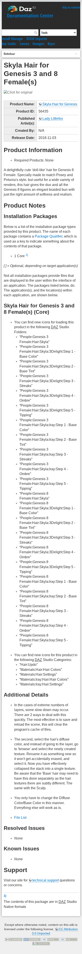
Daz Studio (9, 43)
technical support (45, 880)
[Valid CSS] (68, 939)
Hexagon (38, 43)
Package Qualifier (48, 236)
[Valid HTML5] (50, 939)
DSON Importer (36, 38)
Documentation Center (30, 15)
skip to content (71, 7)
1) (27, 255)
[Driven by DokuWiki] (41, 943)
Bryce (51, 43)
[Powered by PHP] (32, 939)
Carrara (24, 43)
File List (20, 817)
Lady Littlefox (52, 118)
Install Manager (12, 38)
